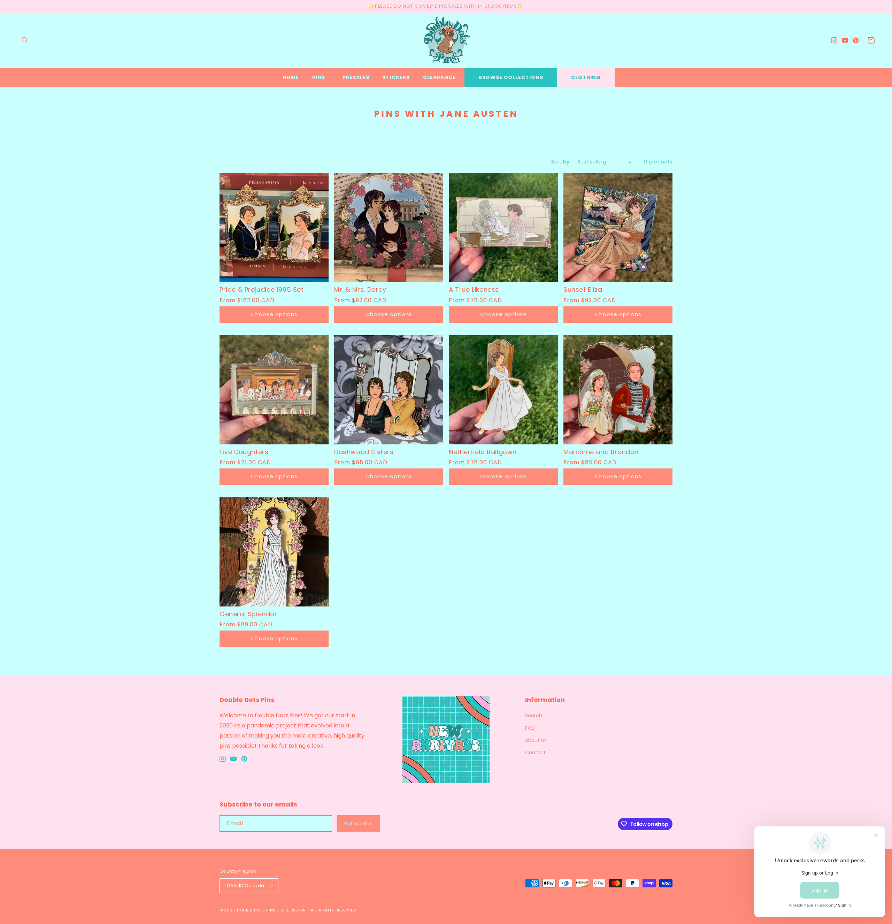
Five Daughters (244, 452)
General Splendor (248, 614)
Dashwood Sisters (364, 452)
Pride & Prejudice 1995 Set (262, 289)
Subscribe (358, 823)
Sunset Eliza (582, 289)
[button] (25, 40)
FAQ (530, 728)
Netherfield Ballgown (483, 452)
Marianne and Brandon (601, 452)
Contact (535, 752)
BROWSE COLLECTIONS (510, 77)
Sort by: (560, 161)
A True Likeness (474, 289)
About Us (536, 740)
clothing (586, 77)
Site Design (293, 910)
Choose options (274, 314)
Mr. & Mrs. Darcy (360, 289)
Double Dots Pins (256, 910)
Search (533, 715)
